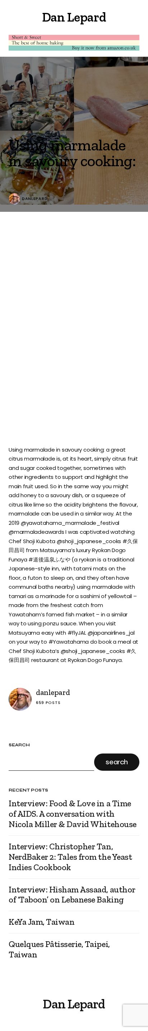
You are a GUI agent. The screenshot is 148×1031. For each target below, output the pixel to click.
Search (19, 745)
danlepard (34, 199)
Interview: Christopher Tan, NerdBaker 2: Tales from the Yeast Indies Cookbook (70, 856)
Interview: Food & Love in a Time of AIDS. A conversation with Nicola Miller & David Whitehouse (73, 813)
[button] (11, 17)
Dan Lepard (74, 17)
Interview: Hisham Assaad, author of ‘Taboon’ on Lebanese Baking (72, 895)
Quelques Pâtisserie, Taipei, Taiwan (59, 949)
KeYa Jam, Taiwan (41, 922)
